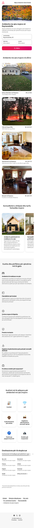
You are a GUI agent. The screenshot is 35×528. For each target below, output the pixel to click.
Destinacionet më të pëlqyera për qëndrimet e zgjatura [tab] (16, 454)
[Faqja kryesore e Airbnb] (3, 2)
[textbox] (9, 43)
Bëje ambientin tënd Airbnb (22, 3)
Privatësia (14, 520)
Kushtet (20, 520)
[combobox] (17, 37)
